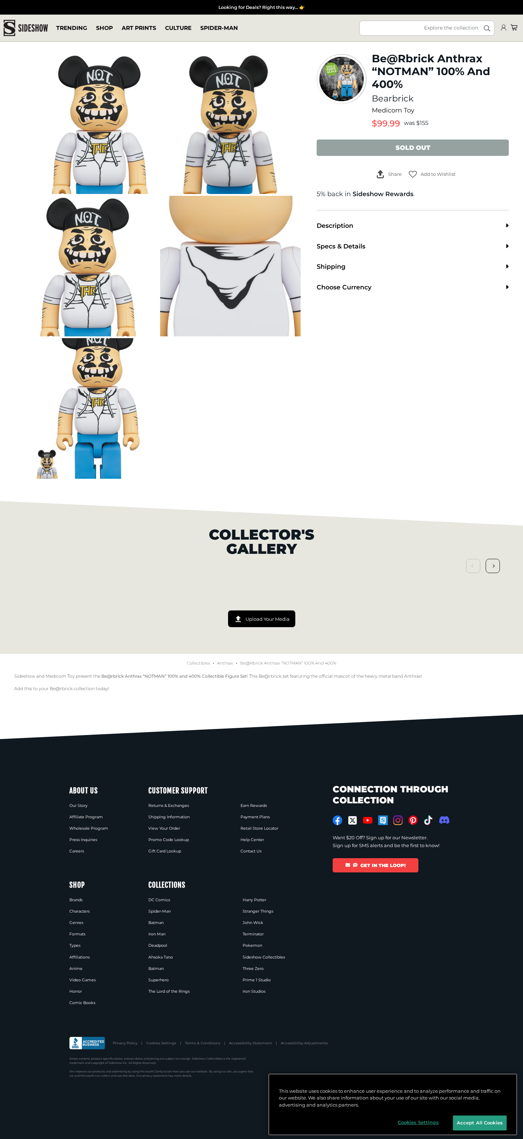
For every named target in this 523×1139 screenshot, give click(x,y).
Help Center (252, 839)
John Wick (253, 922)
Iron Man (156, 933)
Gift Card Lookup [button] (164, 851)
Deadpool (157, 945)
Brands (76, 899)
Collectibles (198, 663)
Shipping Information (169, 816)
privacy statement (155, 1075)
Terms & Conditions (202, 1043)
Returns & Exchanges (168, 805)
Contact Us (251, 851)
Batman (156, 922)
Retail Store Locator (259, 828)
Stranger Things (258, 911)
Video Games (82, 979)
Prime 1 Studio (257, 979)
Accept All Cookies (480, 1122)
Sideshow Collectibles (264, 957)
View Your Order (164, 828)
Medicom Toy (393, 110)
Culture (178, 28)
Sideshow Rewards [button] (383, 194)
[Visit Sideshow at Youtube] (368, 820)
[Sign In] (503, 28)
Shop (104, 28)
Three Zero (253, 968)
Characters (79, 911)
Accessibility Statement (250, 1043)
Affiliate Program (86, 816)
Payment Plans (255, 816)
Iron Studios (254, 991)
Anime (76, 968)
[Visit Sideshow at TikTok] (428, 820)
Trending (71, 28)
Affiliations (79, 957)
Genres (76, 922)
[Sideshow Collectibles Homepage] (26, 28)
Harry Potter (254, 899)
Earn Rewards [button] (254, 805)
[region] (392, 1104)
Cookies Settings (161, 1043)
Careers (76, 851)
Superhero (158, 979)
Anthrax (225, 663)
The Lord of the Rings (169, 991)
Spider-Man (219, 28)
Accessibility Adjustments (304, 1043)
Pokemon (252, 945)
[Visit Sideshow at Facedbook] (337, 820)
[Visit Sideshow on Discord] (443, 819)
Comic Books (82, 1002)
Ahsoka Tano (160, 957)
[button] (432, 174)
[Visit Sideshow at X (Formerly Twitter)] (353, 820)
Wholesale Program (88, 828)
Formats (77, 933)
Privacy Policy (125, 1043)
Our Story (78, 805)
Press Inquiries (83, 839)
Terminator (253, 933)
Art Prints (139, 28)
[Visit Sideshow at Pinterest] (413, 820)
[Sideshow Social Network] (383, 820)
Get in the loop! (383, 865)
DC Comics (159, 899)
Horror (75, 991)
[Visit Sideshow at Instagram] (398, 820)
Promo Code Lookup (168, 839)
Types (74, 945)
